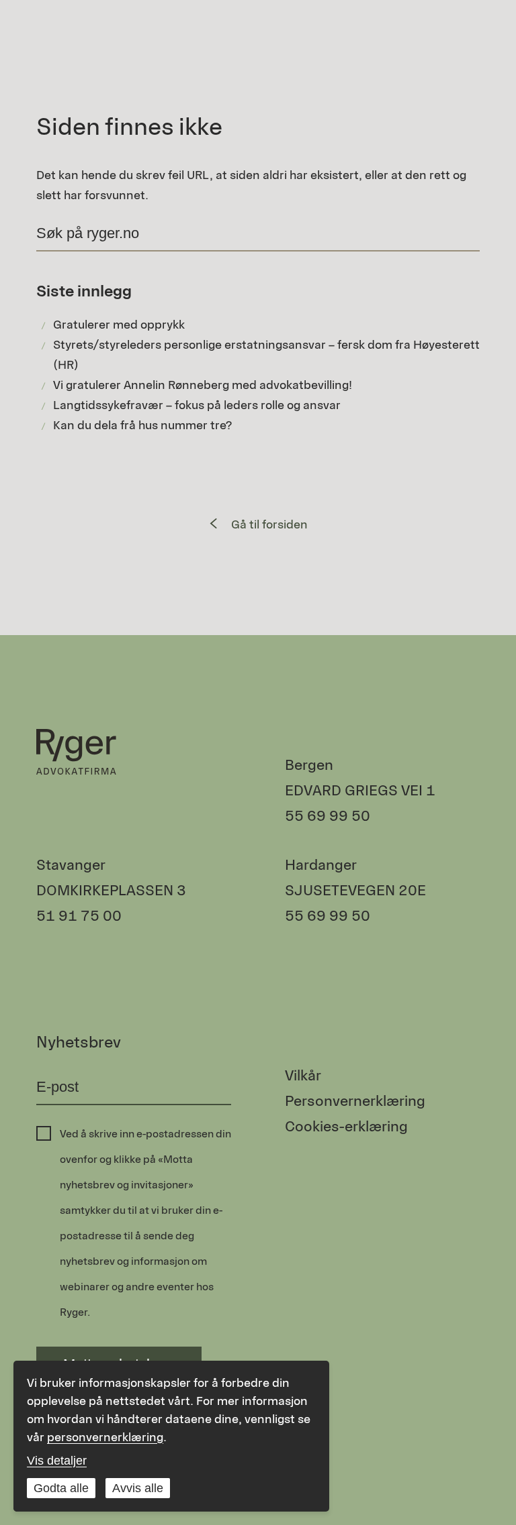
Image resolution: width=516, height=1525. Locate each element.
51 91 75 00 (79, 916)
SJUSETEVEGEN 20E (355, 890)
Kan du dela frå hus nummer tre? (142, 425)
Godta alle (61, 1488)
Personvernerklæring (355, 1101)
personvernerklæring (105, 1437)
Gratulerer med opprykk (119, 324)
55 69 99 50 (327, 816)
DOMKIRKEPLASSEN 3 (111, 890)
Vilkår (303, 1075)
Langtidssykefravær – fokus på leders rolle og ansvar (197, 405)
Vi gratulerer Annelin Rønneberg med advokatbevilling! (202, 385)
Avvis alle (137, 1488)
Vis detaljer (57, 1460)
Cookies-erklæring (346, 1126)
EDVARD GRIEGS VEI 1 (360, 790)
